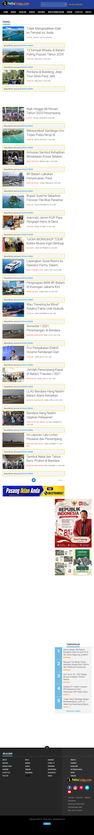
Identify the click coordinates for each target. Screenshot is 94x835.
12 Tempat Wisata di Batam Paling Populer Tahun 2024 (46, 52)
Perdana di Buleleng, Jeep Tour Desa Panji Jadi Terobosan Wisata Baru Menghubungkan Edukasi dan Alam (44, 76)
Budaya (5, 763)
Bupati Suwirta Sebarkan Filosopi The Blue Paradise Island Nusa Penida (45, 200)
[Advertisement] (33, 99)
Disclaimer (72, 801)
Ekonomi (51, 766)
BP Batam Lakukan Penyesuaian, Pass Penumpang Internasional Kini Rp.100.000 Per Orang (44, 178)
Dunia (27, 766)
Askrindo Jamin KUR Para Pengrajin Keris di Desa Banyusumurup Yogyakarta (45, 222)
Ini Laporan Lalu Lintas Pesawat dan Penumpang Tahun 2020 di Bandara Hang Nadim (44, 439)
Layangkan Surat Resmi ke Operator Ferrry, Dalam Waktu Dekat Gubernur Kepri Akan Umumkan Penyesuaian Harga (45, 265)
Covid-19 (51, 763)
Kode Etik (79, 798)
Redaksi (87, 798)
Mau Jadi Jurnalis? (75, 810)
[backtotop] (47, 748)
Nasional (41, 12)
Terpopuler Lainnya (73, 711)
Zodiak (73, 776)
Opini (73, 773)
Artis (4, 760)
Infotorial (52, 769)
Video (50, 776)
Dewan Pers (7, 766)
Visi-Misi (71, 798)
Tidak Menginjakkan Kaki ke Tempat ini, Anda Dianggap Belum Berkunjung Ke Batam (44, 33)
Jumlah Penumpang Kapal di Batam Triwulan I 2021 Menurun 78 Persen (45, 374)
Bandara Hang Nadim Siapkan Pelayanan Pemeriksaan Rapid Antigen (46, 417)
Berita (73, 760)
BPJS (27, 760)
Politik (5, 776)
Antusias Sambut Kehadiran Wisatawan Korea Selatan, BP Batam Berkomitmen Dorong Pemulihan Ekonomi (46, 156)
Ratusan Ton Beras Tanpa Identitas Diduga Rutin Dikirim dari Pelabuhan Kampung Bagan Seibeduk (76, 664)
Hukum (69, 12)
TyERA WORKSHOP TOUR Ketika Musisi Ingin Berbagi (45, 241)
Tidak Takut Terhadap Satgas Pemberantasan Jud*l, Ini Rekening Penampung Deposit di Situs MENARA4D (76, 702)
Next (60, 480)
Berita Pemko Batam (56, 12)
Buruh (27, 763)
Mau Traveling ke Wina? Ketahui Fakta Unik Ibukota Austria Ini (45, 309)
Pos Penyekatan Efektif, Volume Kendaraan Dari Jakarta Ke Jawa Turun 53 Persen (45, 352)
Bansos (51, 760)
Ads (47, 824)
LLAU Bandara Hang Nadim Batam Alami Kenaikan (45, 393)
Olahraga (52, 773)
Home (6, 12)
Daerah (32, 12)
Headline (22, 12)
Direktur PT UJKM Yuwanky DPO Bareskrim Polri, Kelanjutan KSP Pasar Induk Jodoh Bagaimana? (75, 689)
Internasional (76, 769)
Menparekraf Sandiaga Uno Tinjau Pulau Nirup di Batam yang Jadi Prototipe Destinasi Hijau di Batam (45, 135)
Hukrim (5, 769)
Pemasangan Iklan (75, 807)
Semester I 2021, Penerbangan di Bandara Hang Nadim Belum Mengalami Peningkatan (43, 330)
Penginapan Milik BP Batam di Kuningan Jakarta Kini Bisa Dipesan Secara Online (46, 287)
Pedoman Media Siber (76, 804)
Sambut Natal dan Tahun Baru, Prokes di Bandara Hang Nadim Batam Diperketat (44, 461)
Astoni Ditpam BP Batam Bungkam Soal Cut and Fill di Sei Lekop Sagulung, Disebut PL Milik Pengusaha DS (75, 652)
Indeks (13, 12)
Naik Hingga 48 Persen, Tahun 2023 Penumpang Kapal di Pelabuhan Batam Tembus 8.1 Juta (45, 113)
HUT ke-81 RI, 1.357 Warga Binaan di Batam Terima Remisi (75, 677)
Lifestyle (79, 12)
